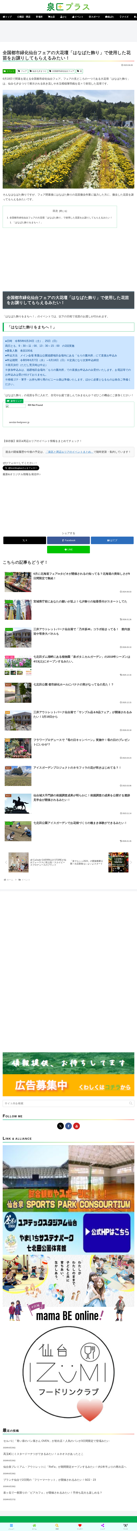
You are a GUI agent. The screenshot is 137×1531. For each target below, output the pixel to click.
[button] (131, 1103)
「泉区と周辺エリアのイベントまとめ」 (69, 451)
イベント (11, 71)
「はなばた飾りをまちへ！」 (28, 222)
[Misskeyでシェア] (114, 1097)
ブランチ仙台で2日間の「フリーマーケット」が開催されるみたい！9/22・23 (49, 1479)
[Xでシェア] (22, 1097)
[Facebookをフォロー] (68, 1126)
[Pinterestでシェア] (53, 1116)
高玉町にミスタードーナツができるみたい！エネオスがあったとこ (43, 1454)
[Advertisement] (68, 30)
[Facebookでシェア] (22, 1106)
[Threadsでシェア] (53, 1106)
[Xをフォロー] (60, 1126)
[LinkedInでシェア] (84, 1116)
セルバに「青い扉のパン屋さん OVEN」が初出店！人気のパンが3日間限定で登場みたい (56, 1440)
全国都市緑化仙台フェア (63, 71)
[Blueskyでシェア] (84, 1097)
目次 (55, 210)
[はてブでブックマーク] (114, 1106)
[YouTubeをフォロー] (76, 1126)
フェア (24, 71)
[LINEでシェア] (22, 1116)
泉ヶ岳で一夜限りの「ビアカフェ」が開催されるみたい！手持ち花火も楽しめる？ (52, 1492)
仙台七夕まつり (39, 71)
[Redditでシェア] (84, 1106)
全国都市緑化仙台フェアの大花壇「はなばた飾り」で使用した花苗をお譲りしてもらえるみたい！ (61, 217)
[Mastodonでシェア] (53, 1097)
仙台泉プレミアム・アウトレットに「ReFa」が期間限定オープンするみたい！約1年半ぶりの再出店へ (64, 1466)
